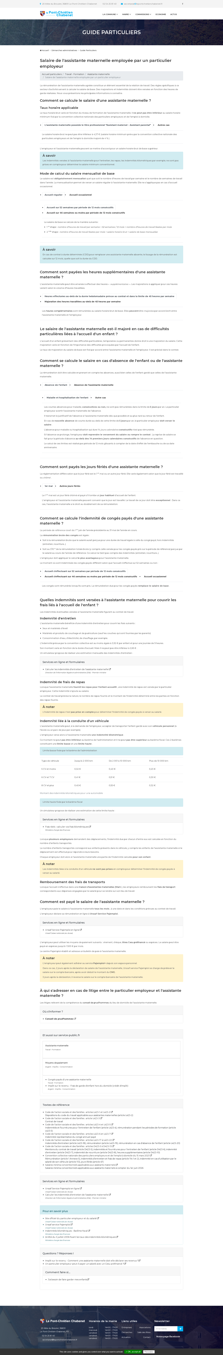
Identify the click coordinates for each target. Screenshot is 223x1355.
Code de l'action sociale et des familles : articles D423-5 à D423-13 (78, 1146)
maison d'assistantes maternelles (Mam (100, 887)
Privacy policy (160, 1352)
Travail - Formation (74, 74)
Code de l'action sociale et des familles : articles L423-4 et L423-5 (78, 1124)
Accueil (45, 50)
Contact (146, 1337)
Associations (144, 1327)
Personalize (149, 1352)
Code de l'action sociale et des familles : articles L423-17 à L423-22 (78, 1140)
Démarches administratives (64, 50)
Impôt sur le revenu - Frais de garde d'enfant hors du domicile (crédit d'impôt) (88, 1086)
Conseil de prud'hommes (59, 1019)
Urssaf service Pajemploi (57, 1224)
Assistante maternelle (98, 74)
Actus (173, 14)
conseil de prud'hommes (96, 1002)
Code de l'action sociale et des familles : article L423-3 (72, 1118)
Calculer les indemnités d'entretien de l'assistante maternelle (77, 669)
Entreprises (127, 1327)
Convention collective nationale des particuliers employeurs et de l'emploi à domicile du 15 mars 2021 (97, 1155)
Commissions (142, 14)
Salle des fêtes (143, 1332)
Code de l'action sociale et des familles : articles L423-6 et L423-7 (78, 1134)
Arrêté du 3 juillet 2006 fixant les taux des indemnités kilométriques (80, 1237)
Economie (161, 14)
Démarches (127, 1332)
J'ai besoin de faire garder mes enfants (67, 1279)
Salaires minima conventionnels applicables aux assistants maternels (80, 1165)
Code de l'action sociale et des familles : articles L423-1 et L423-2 (78, 1112)
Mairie (125, 14)
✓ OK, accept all (133, 1352)
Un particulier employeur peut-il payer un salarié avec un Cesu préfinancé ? (84, 1264)
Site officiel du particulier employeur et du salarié (71, 1218)
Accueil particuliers (52, 74)
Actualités (126, 1337)
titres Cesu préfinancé (133, 942)
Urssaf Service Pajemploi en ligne (62, 930)
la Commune (109, 14)
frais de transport (166, 887)
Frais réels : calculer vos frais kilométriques (67, 827)
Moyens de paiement (56, 1063)
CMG (112, 972)
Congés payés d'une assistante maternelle (69, 1079)
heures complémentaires (59, 311)
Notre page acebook (168, 1336)
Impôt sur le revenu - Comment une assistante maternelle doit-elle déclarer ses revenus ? (91, 1260)
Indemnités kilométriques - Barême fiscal (66, 1231)
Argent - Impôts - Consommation (59, 1067)
